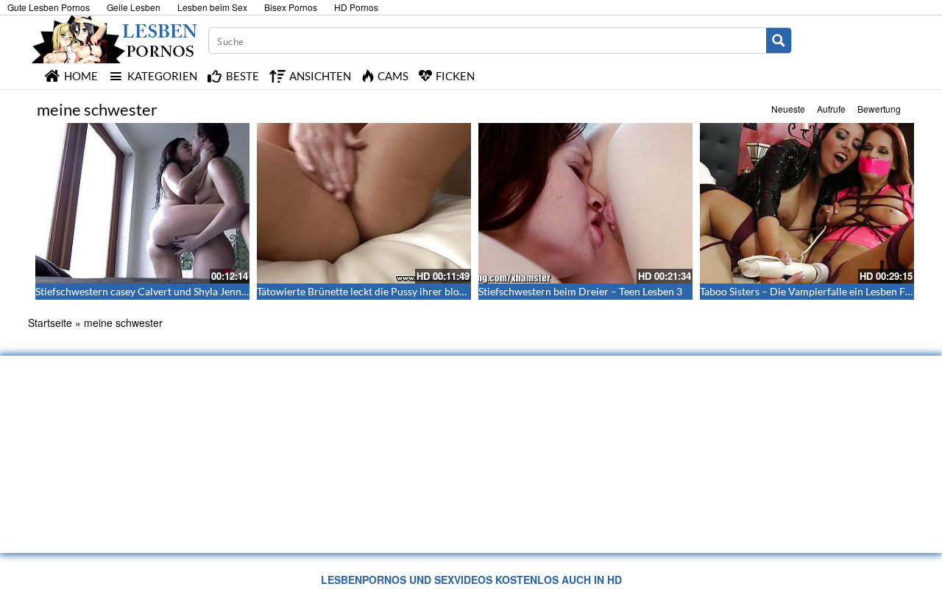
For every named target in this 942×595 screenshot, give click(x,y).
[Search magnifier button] (778, 40)
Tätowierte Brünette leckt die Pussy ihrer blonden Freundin (391, 291)
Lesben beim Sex (212, 7)
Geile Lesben (133, 7)
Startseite (50, 322)
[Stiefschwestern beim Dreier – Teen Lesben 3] (585, 203)
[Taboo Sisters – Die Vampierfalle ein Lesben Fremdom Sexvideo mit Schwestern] (807, 203)
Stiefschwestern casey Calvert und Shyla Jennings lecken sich (173, 291)
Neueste (788, 108)
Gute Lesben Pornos (48, 7)
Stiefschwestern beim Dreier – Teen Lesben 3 (580, 291)
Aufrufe (831, 108)
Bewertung (879, 108)
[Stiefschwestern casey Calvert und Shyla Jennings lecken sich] (142, 203)
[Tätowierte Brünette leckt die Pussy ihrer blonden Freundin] (364, 203)
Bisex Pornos (290, 7)
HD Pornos (356, 7)
